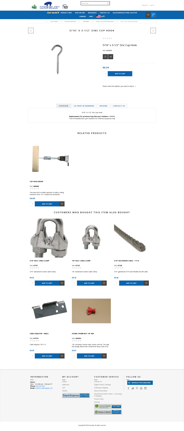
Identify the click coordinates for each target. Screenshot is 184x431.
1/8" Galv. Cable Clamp (81, 261)
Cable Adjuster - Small (39, 334)
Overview (63, 106)
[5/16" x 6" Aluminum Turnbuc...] (153, 30)
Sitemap (97, 402)
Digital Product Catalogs (102, 385)
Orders (64, 381)
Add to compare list (110, 56)
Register (145, 5)
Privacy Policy (99, 399)
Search (108, 3)
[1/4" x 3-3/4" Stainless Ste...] (31, 30)
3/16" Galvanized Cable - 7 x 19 (126, 261)
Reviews (104, 106)
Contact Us (119, 106)
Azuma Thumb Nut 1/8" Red (83, 334)
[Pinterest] (137, 388)
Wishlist (64, 391)
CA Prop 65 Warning (84, 106)
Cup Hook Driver (36, 181)
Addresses (65, 385)
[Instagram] (145, 388)
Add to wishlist (105, 56)
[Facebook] (128, 388)
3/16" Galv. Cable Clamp (39, 261)
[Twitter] (133, 388)
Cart (63, 388)
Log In (152, 5)
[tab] (63, 106)
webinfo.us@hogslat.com (44, 388)
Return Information (100, 391)
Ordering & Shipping (101, 388)
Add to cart (120, 74)
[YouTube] (141, 388)
